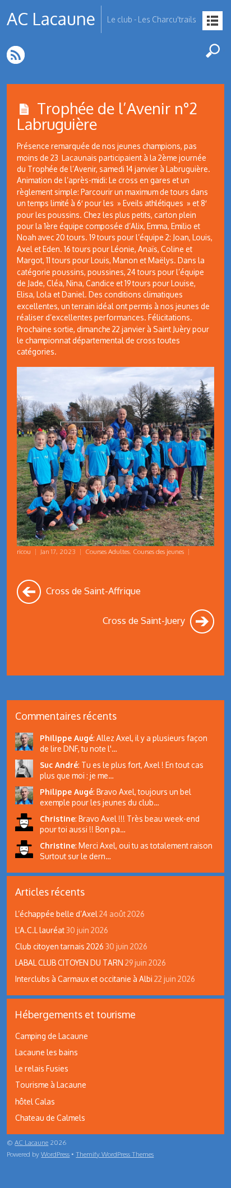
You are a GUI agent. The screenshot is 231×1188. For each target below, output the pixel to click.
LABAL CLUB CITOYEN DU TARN (69, 962)
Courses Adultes (107, 551)
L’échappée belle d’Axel (56, 914)
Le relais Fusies (41, 1068)
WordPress (55, 1154)
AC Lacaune (31, 1142)
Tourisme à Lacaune (50, 1084)
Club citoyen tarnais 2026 (59, 946)
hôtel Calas (35, 1101)
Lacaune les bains (46, 1052)
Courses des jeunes (158, 551)
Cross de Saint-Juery (145, 620)
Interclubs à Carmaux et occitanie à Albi (84, 979)
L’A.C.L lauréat (39, 930)
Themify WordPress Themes (115, 1154)
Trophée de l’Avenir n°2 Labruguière (107, 116)
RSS (16, 54)
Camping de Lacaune (51, 1036)
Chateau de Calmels (50, 1117)
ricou (24, 551)
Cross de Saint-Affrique (92, 591)
